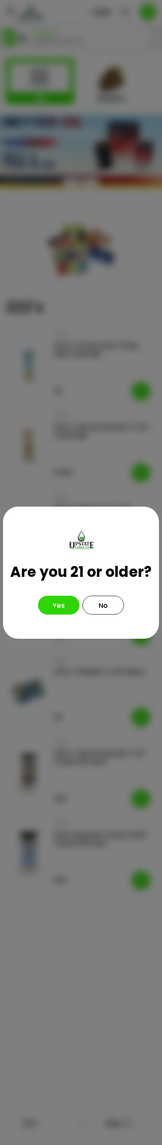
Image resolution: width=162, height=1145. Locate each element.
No (103, 605)
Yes (59, 605)
